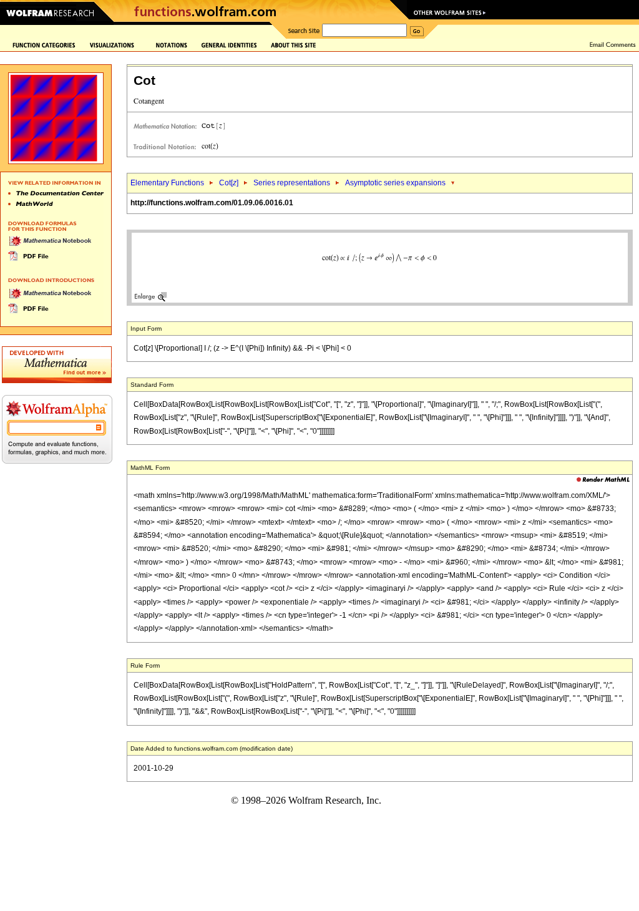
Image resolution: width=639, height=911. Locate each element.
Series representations (291, 182)
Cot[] (228, 182)
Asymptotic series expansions (395, 182)
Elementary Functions (167, 182)
